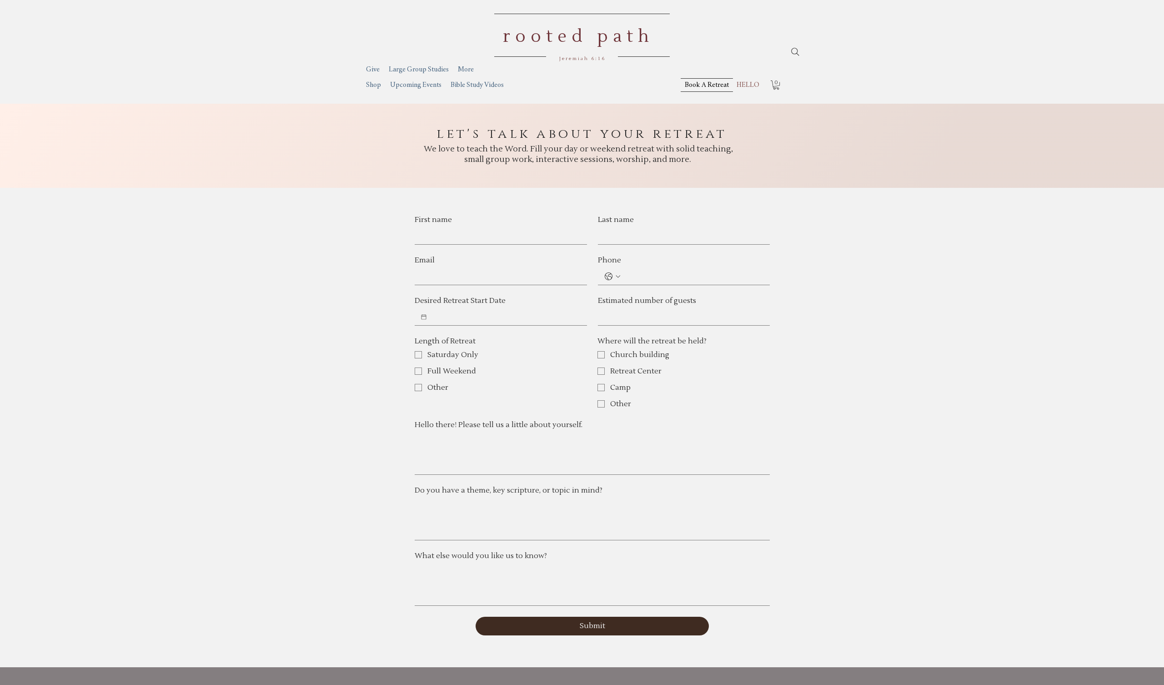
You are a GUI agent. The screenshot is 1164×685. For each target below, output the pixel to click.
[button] (776, 85)
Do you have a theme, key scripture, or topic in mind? (508, 490)
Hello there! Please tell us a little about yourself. (498, 424)
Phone (609, 260)
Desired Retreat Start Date (460, 300)
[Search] (795, 51)
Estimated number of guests (647, 300)
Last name (616, 219)
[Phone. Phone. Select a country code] (612, 276)
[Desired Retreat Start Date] (423, 317)
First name (433, 219)
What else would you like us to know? (481, 555)
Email (425, 260)
